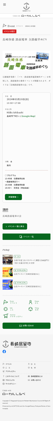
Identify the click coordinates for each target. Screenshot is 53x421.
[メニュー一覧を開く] (4, 4)
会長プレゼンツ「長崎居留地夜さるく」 (28, 286)
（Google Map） (28, 116)
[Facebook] (4, 351)
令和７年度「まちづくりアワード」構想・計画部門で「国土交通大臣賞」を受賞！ (31, 261)
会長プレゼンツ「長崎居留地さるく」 (27, 274)
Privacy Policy (34, 406)
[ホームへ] (26, 6)
